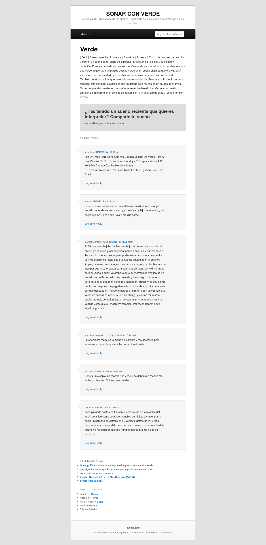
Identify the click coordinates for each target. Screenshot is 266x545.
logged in (102, 123)
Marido (93, 505)
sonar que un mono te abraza (96, 473)
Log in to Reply (93, 183)
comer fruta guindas (91, 480)
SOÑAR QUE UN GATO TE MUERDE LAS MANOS (107, 477)
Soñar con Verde (133, 13)
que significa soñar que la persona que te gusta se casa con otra (116, 469)
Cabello (92, 509)
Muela (94, 494)
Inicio (87, 34)
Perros (94, 497)
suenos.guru (133, 527)
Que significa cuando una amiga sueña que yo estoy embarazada (116, 465)
